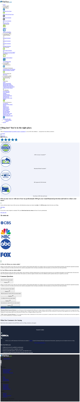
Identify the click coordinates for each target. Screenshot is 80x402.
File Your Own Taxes (7, 11)
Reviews (4, 394)
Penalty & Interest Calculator (8, 70)
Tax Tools (5, 63)
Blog (4, 377)
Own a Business (6, 92)
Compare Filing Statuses (8, 87)
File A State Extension (7, 50)
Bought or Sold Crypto (7, 97)
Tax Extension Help (7, 61)
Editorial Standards (6, 389)
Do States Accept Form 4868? (9, 52)
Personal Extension (7, 38)
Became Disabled (6, 111)
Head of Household (7, 83)
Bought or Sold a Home (7, 104)
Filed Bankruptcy (6, 94)
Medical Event (6, 106)
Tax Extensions (6, 34)
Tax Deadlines (6, 379)
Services (4, 28)
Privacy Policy (6, 384)
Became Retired (6, 112)
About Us (5, 393)
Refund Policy (6, 386)
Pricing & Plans (6, 23)
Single (4, 82)
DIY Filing (2, 207)
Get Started (2, 133)
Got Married (5, 103)
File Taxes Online (6, 370)
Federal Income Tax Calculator (9, 69)
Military (4, 99)
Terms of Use (5, 385)
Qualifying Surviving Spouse (8, 86)
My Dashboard (8, 120)
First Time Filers (6, 91)
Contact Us (5, 396)
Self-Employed (6, 96)
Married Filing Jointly (7, 84)
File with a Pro (3, 212)
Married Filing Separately (8, 85)
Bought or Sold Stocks (7, 95)
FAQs (4, 378)
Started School (6, 107)
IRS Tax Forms (6, 380)
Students (4, 93)
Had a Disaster (6, 110)
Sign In (7, 121)
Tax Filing (5, 6)
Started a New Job (6, 114)
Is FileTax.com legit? (7, 395)
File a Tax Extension (7, 17)
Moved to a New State (7, 113)
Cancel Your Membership (8, 372)
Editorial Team (6, 387)
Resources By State (7, 119)
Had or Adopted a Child (7, 115)
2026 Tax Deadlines (7, 32)
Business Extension (7, 43)
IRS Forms (5, 74)
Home (4, 4)
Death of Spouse (6, 109)
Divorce (4, 105)
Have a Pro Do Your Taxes (8, 14)
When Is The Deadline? (7, 57)
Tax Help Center (6, 76)
